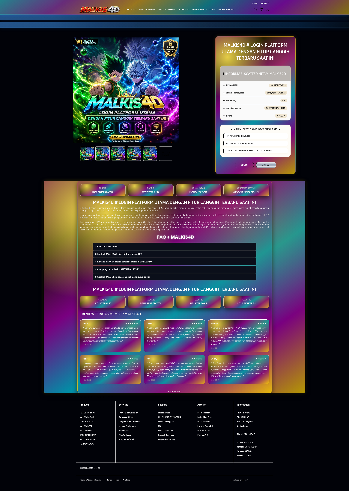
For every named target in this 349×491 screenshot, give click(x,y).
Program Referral (126, 439)
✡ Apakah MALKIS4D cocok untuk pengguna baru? (122, 276)
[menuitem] (131, 10)
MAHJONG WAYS (87, 444)
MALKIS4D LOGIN (87, 417)
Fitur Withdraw (125, 435)
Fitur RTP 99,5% (243, 413)
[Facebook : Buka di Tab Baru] (251, 480)
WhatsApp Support (166, 422)
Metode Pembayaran (127, 426)
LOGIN (244, 165)
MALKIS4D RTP (86, 426)
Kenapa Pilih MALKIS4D (247, 447)
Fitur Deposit (124, 430)
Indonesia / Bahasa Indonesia (90, 480)
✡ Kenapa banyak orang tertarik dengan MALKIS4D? (123, 261)
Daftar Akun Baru (204, 417)
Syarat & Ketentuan (166, 435)
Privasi (109, 480)
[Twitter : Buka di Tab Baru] (257, 480)
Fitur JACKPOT (243, 417)
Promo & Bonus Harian (128, 413)
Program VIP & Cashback (129, 422)
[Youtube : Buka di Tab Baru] (267, 480)
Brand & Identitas (244, 456)
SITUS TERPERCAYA (88, 435)
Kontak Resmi (242, 426)
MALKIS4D (85, 208)
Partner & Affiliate (244, 451)
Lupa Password (203, 422)
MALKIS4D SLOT (86, 430)
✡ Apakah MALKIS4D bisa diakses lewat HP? (118, 254)
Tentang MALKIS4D (245, 442)
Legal (117, 480)
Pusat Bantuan (164, 413)
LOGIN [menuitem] (255, 3)
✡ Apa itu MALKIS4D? (106, 246)
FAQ (160, 426)
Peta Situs (126, 480)
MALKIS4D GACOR (87, 439)
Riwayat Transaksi (205, 426)
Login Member (203, 413)
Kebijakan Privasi (165, 430)
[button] (261, 9)
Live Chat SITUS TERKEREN (169, 417)
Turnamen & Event (126, 417)
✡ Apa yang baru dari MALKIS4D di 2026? (117, 269)
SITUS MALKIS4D (87, 422)
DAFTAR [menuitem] (264, 3)
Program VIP (202, 435)
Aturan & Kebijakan (245, 422)
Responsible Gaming (166, 439)
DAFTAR (266, 165)
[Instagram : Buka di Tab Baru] (262, 480)
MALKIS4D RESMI (87, 413)
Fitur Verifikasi (203, 430)
